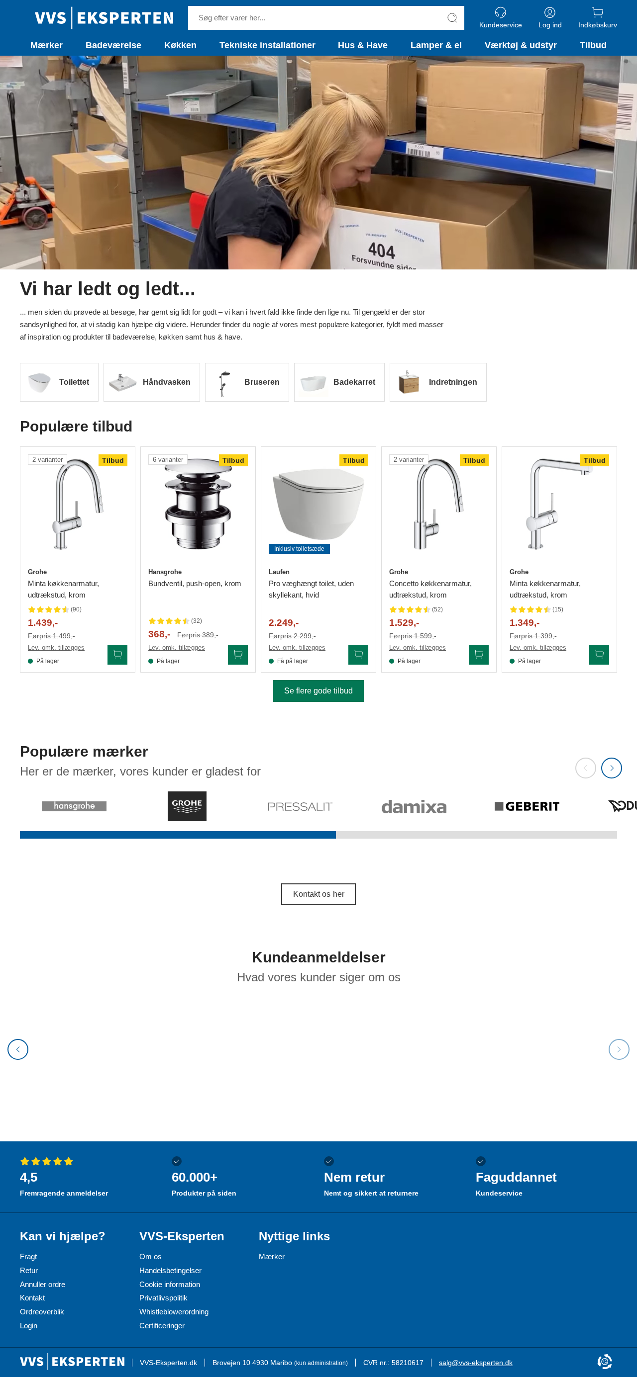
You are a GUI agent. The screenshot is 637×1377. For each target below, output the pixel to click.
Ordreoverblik (42, 1311)
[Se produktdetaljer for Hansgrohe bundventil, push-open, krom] (198, 504)
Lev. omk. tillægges (56, 647)
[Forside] (104, 18)
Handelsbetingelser (170, 1270)
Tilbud (593, 45)
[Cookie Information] (604, 1362)
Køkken (180, 45)
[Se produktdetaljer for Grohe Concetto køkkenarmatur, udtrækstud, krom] (439, 504)
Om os (150, 1256)
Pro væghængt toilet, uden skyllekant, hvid (311, 589)
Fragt (28, 1256)
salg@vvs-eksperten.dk (476, 1363)
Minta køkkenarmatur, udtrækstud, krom (63, 589)
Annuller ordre (42, 1284)
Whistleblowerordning (174, 1311)
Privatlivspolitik (163, 1297)
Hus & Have (363, 45)
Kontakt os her (318, 894)
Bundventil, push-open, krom (194, 583)
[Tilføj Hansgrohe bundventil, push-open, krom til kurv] (238, 655)
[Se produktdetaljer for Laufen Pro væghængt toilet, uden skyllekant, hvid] (318, 504)
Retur (29, 1270)
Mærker (46, 45)
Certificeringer (162, 1325)
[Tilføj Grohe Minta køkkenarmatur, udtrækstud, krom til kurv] (117, 655)
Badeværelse (113, 45)
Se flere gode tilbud (318, 691)
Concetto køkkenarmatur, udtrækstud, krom (430, 589)
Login (28, 1325)
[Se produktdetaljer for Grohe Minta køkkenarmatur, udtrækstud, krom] (77, 504)
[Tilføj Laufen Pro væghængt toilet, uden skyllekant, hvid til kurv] (358, 655)
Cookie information (169, 1284)
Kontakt (32, 1297)
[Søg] (452, 17)
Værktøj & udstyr (521, 45)
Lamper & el (436, 45)
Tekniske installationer (267, 45)
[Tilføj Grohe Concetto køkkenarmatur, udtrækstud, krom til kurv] (479, 655)
